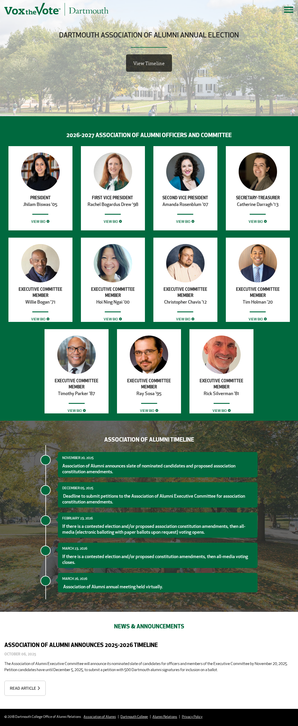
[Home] (74, 9)
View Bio (38, 221)
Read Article (23, 688)
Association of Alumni (100, 716)
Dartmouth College (134, 716)
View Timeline (149, 63)
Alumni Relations (164, 716)
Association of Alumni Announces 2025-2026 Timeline (81, 644)
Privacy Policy (192, 716)
